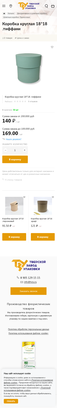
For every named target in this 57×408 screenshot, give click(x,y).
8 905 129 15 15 (30, 277)
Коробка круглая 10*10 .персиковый (13, 219)
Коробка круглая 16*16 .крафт (41, 219)
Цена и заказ (23, 38)
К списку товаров (13, 179)
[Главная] (4, 13)
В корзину (15, 159)
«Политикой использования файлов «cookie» (27, 389)
